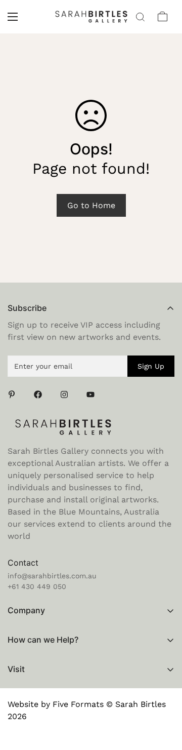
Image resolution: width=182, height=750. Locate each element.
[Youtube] (93, 394)
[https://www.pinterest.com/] (15, 394)
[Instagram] (67, 394)
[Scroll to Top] (164, 696)
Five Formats (78, 704)
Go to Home (91, 205)
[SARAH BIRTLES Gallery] (91, 16)
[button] (162, 16)
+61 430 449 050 (37, 586)
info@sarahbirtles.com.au (52, 576)
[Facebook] (41, 394)
